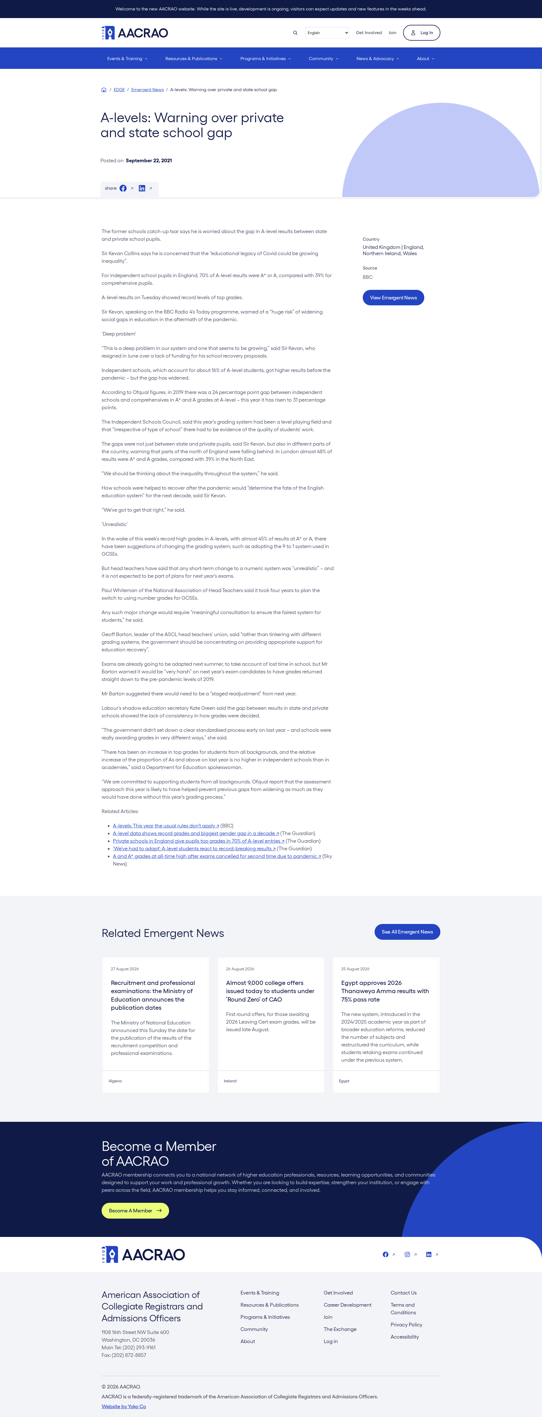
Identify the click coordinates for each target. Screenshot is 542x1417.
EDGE (119, 89)
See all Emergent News (407, 932)
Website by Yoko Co (124, 1406)
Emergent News (147, 89)
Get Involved (369, 32)
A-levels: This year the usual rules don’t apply (166, 826)
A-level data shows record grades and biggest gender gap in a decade (196, 833)
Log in (427, 32)
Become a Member (130, 1211)
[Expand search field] (295, 32)
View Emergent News (393, 298)
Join (392, 32)
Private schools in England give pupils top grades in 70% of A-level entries (199, 841)
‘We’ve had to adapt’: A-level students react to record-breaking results (194, 848)
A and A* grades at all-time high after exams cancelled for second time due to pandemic (217, 856)
